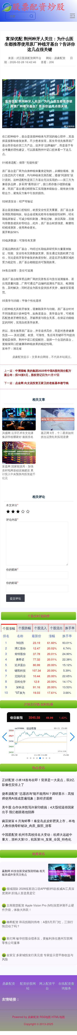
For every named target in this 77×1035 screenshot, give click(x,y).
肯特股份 (20, 654)
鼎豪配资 (8, 983)
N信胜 (20, 643)
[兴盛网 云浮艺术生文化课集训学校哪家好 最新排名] (19, 419)
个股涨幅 (9, 628)
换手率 (70, 628)
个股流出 (56, 628)
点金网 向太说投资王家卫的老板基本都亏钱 (42, 383)
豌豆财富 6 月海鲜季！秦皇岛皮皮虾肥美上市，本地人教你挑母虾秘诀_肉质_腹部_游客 (38, 823)
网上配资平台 (47, 985)
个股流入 (40, 628)
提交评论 (15, 598)
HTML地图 (58, 1017)
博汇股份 (20, 648)
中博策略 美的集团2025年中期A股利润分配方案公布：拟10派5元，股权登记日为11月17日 (37, 373)
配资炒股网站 (28, 985)
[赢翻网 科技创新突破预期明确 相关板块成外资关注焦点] (61, 873)
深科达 (20, 687)
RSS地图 (45, 1017)
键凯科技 (20, 670)
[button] (4, 737)
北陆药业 (20, 676)
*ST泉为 (20, 693)
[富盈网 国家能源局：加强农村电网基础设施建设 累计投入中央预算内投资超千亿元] (19, 452)
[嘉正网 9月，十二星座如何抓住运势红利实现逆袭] (57, 419)
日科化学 (20, 681)
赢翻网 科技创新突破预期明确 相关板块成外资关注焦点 (23, 872)
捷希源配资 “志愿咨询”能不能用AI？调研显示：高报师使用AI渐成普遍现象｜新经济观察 (38, 796)
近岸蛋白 (20, 665)
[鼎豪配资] (33, 7)
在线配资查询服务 (66, 985)
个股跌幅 (24, 628)
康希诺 (20, 659)
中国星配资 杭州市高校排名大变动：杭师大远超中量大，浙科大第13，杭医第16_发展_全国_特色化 (37, 837)
